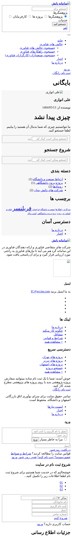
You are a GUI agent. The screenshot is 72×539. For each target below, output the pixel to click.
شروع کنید (60, 518)
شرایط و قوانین (53, 338)
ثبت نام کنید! (53, 457)
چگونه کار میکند (53, 330)
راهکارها (59, 209)
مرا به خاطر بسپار (51, 439)
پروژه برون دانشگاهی (49, 182)
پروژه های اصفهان (51, 364)
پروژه (59, 213)
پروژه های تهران (52, 357)
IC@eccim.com (40, 291)
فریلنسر (21, 208)
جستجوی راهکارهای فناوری (37, 51)
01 (61, 482)
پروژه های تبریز (53, 360)
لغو (65, 28)
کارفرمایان (20, 16)
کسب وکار (31, 213)
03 (61, 489)
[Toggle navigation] (68, 34)
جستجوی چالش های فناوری (37, 47)
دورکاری (66, 209)
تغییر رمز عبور (27, 457)
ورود (67, 69)
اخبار (60, 59)
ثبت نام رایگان (61, 73)
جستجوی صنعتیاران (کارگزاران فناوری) (30, 55)
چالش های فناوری (51, 44)
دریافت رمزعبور (60, 449)
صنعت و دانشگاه (47, 209)
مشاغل (58, 334)
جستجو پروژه (54, 368)
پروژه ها (37, 16)
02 (61, 486)
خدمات (62, 20)
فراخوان (36, 209)
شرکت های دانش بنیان (48, 190)
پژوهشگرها (55, 16)
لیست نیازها (55, 406)
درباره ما (57, 62)
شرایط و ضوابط (21, 453)
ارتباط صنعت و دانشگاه (48, 179)
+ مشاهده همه (54, 341)
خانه (60, 40)
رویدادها (58, 186)
